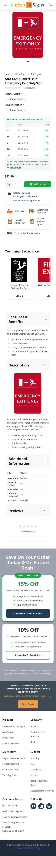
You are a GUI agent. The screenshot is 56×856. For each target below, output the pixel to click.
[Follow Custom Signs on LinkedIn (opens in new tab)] (41, 806)
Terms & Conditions (23, 847)
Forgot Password (10, 763)
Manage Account (10, 769)
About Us (35, 726)
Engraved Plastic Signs (13, 726)
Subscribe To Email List (28, 655)
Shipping (35, 758)
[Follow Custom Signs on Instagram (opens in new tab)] (49, 806)
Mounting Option (14, 104)
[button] (28, 61)
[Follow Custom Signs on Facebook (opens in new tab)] (33, 806)
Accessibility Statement (42, 790)
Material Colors (13, 93)
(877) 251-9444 (9, 805)
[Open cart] (51, 5)
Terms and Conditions (28, 673)
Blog (32, 741)
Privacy (39, 847)
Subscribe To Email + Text (28, 613)
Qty (8, 184)
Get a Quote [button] (15, 167)
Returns (34, 775)
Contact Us (35, 769)
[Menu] (5, 5)
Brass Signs (8, 737)
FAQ (32, 763)
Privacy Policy (45, 673)
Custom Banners (10, 743)
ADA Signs (7, 732)
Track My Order (10, 775)
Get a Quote (28, 704)
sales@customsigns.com (14, 816)
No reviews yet (30, 87)
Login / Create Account (13, 758)
